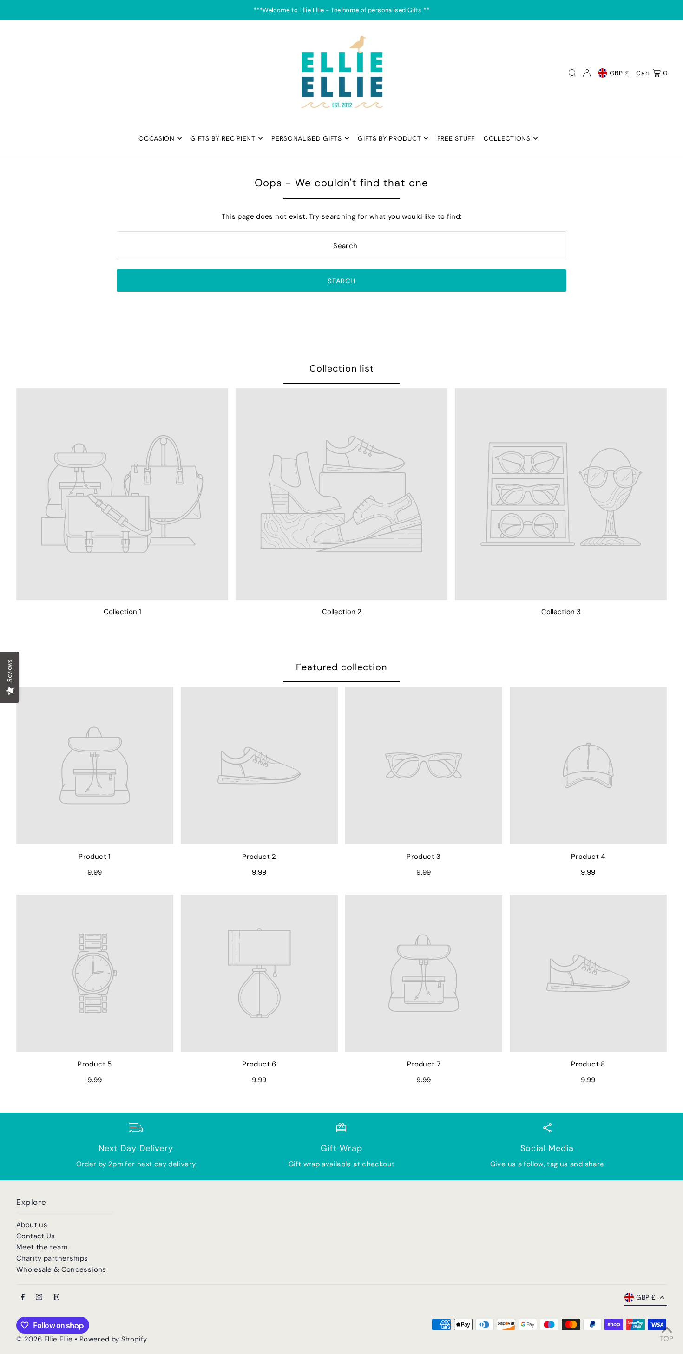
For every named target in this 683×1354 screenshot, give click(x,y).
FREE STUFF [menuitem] (456, 138)
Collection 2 (341, 611)
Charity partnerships (52, 1258)
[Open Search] (572, 73)
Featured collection (341, 667)
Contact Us (35, 1236)
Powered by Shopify (113, 1339)
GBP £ (620, 73)
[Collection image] (122, 494)
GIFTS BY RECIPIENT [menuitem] (223, 138)
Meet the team (41, 1247)
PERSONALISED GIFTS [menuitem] (306, 138)
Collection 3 (561, 611)
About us (31, 1225)
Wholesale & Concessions (61, 1269)
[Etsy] (56, 1298)
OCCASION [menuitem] (156, 138)
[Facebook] (23, 1298)
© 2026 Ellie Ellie (45, 1339)
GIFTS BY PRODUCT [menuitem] (389, 138)
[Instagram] (39, 1298)
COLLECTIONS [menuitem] (507, 138)
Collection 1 (122, 611)
